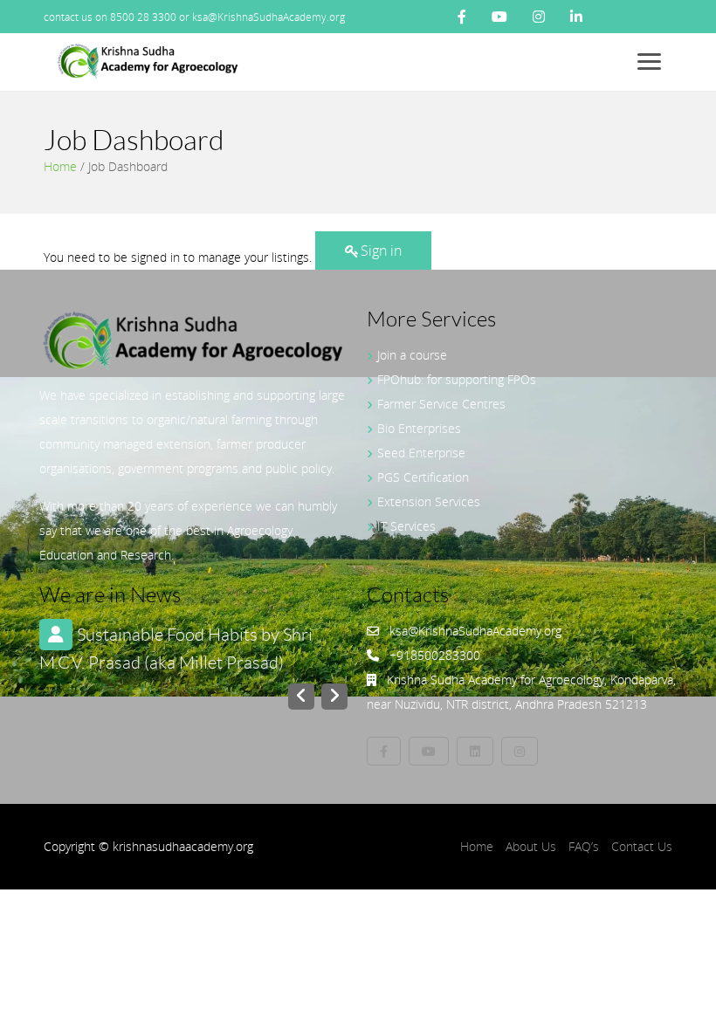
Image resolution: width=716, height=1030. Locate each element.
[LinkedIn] (576, 16)
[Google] (519, 751)
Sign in (381, 250)
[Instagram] (539, 16)
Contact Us (641, 846)
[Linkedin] (475, 751)
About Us (531, 846)
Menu (652, 61)
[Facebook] (462, 16)
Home (60, 166)
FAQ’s (583, 846)
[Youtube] (499, 16)
